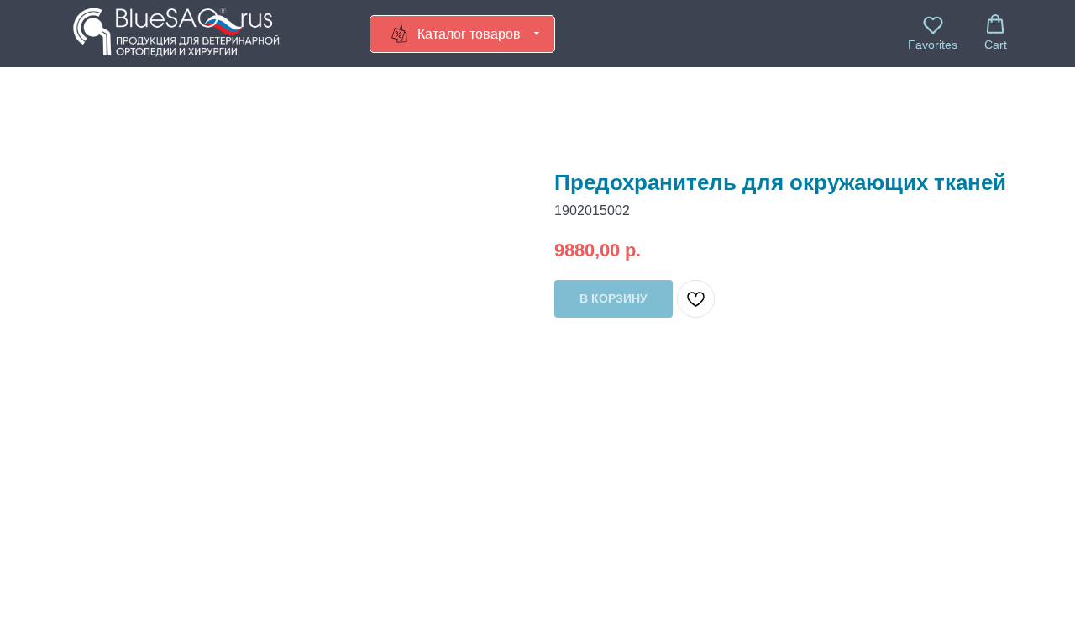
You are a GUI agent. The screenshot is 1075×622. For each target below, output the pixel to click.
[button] (932, 32)
